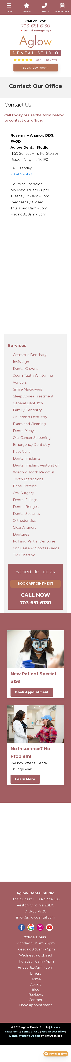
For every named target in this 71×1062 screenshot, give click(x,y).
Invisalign (21, 362)
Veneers (20, 382)
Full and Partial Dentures (34, 541)
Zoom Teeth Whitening (33, 375)
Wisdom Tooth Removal (33, 472)
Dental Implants (26, 458)
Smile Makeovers (27, 389)
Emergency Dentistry (31, 445)
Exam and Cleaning (29, 424)
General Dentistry (28, 403)
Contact (35, 1000)
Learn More (25, 779)
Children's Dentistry (30, 417)
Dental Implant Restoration (36, 465)
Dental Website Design (24, 1035)
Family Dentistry (27, 410)
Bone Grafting (25, 486)
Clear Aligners (24, 527)
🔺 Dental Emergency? (35, 30)
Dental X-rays (24, 431)
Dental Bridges (26, 507)
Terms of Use (30, 1031)
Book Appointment (35, 583)
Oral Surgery (23, 493)
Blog (35, 989)
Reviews (35, 995)
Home (35, 979)
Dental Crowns (25, 369)
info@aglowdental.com (35, 917)
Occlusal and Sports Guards (36, 548)
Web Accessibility (53, 1031)
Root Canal (22, 451)
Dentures (21, 534)
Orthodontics (24, 520)
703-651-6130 (35, 26)
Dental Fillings (25, 500)
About (35, 984)
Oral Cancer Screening (32, 438)
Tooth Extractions (28, 479)
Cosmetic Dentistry (30, 355)
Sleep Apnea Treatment (33, 396)
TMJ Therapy (24, 555)
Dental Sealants (26, 514)
